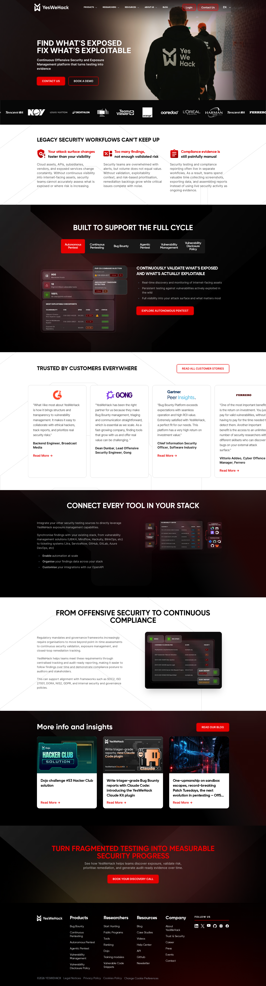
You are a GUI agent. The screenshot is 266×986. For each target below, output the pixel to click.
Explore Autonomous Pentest (165, 310)
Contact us (51, 81)
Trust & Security (175, 936)
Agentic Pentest (79, 948)
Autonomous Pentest (82, 942)
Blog (165, 7)
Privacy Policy (92, 978)
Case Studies (145, 932)
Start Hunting (111, 926)
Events (169, 954)
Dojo (106, 951)
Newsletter (143, 963)
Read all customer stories (203, 368)
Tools (107, 938)
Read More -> (42, 455)
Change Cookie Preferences (141, 978)
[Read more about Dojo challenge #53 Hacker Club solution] (67, 754)
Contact (171, 961)
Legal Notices (72, 978)
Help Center (144, 945)
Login (189, 7)
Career (170, 942)
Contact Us (208, 7)
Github (141, 957)
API (139, 951)
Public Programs (113, 932)
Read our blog (213, 727)
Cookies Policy (112, 978)
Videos (141, 938)
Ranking (108, 945)
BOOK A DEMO (83, 81)
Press (169, 948)
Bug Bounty (77, 926)
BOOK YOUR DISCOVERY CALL (133, 879)
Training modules (114, 957)
